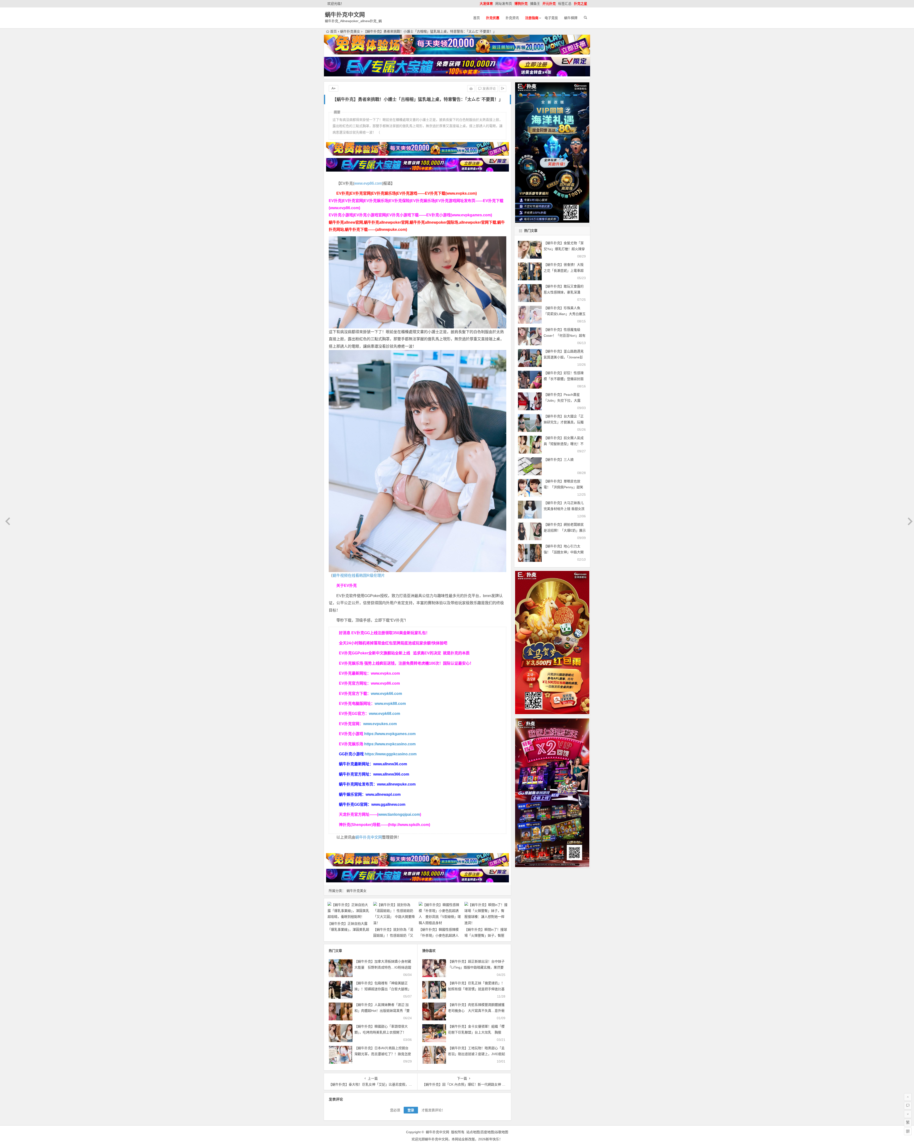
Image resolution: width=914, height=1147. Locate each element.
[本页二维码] (908, 1131)
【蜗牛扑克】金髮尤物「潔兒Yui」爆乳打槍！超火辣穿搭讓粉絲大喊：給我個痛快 (564, 249)
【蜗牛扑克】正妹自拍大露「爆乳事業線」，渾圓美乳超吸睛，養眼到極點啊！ (348, 929)
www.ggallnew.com (388, 804)
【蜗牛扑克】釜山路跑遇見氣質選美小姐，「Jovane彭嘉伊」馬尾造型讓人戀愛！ (564, 357)
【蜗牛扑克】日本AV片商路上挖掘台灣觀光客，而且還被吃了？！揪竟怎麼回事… (382, 1054)
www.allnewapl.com (383, 794)
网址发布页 (503, 3)
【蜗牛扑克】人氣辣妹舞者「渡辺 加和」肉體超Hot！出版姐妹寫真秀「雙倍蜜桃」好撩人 (382, 1010)
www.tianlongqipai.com (399, 814)
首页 (476, 18)
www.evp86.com (368, 183)
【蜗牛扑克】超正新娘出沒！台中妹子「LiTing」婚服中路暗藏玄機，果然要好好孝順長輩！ (476, 967)
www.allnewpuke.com (396, 784)
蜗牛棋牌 (570, 18)
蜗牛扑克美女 (350, 31)
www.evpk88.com (390, 704)
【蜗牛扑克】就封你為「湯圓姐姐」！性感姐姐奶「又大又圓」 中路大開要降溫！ (394, 935)
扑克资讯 (512, 18)
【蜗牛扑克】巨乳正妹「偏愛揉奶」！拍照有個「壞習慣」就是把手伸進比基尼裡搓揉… (476, 989)
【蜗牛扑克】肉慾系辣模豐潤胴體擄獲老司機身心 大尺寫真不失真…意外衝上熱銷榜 (476, 1010)
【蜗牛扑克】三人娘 (559, 459)
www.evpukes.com (380, 724)
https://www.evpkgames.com (390, 734)
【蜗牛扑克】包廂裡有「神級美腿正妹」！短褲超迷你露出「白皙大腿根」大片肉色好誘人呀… (382, 989)
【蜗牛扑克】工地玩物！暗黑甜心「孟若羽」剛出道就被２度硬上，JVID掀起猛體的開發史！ (476, 1054)
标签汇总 (564, 3)
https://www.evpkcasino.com (390, 744)
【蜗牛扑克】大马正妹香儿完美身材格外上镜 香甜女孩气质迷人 (564, 509)
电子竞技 (551, 18)
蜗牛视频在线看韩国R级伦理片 (359, 576)
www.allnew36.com (390, 764)
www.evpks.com (385, 673)
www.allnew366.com (391, 774)
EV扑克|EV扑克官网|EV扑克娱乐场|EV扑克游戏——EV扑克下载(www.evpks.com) (406, 193)
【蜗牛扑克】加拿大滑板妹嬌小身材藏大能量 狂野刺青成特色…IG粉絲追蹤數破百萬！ (382, 967)
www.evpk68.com (384, 714)
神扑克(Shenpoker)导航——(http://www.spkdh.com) (384, 825)
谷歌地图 (501, 1132)
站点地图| (473, 1132)
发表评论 (489, 88)
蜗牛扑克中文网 (345, 14)
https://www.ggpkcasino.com (391, 754)
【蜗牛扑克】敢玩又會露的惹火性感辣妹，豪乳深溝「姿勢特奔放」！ (564, 292)
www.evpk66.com (386, 694)
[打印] (471, 88)
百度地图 (487, 1132)
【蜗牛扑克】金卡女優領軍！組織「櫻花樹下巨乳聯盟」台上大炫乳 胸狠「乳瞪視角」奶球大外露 (476, 1032)
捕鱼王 (535, 3)
